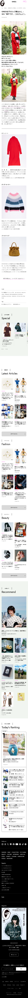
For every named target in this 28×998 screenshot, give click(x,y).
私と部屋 (3, 872)
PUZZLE (3, 858)
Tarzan (13, 985)
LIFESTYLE (22, 854)
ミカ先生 (6, 110)
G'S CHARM (23, 852)
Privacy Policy (20, 992)
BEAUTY (4, 854)
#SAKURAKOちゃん (16, 304)
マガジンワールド (8, 992)
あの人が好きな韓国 (5, 889)
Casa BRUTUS (23, 981)
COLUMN (14, 856)
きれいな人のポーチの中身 (6, 870)
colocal (17, 985)
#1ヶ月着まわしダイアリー (6, 304)
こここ (16, 988)
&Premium (9, 985)
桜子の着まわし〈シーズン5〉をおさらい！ (14, 278)
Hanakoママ (22, 985)
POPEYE (11, 981)
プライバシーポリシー (15, 972)
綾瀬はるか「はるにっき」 (6, 876)
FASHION (4, 852)
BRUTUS (6, 981)
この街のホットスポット (6, 887)
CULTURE (9, 854)
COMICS (8, 856)
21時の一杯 (4, 885)
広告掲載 (14, 992)
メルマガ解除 (4, 976)
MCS (20, 988)
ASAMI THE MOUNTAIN (6, 874)
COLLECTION (15, 852)
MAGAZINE (9, 858)
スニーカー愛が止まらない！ (7, 865)
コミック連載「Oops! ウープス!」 (8, 878)
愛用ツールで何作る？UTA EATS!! (8, 883)
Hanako (4, 985)
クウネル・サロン (10, 988)
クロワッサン (16, 981)
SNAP (9, 852)
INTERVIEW (16, 854)
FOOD (3, 856)
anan (3, 981)
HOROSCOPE (21, 856)
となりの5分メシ (5, 881)
